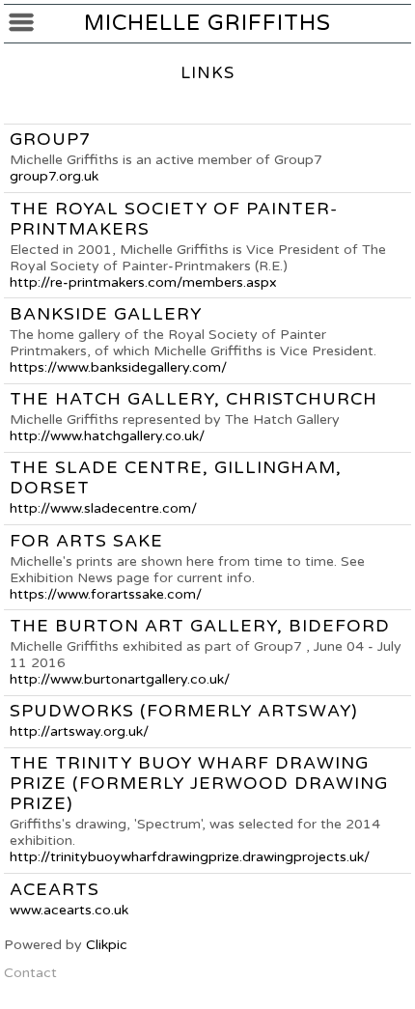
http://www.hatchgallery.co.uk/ (107, 436)
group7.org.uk (54, 176)
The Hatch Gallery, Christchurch (193, 399)
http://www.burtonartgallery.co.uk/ (120, 679)
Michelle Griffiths (207, 23)
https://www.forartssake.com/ (106, 594)
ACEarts (54, 890)
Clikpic (106, 945)
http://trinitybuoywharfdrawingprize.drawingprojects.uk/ (190, 857)
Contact (30, 973)
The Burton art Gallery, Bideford (200, 626)
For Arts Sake (86, 541)
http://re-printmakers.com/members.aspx (143, 282)
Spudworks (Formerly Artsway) (184, 711)
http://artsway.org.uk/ (79, 731)
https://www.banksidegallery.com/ (118, 367)
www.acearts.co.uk (69, 910)
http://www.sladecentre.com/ (103, 508)
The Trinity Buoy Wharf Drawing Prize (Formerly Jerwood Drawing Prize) (199, 783)
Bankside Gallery (106, 314)
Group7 (50, 139)
